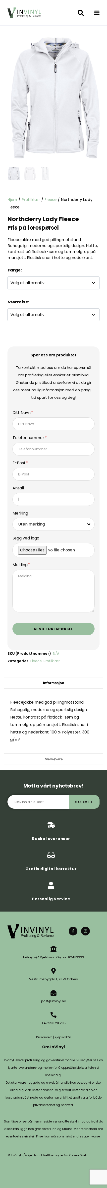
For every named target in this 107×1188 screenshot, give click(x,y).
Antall (18, 488)
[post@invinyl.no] (53, 993)
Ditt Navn (22, 412)
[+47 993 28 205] (53, 1015)
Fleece (50, 199)
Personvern (44, 1037)
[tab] (53, 682)
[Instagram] (85, 931)
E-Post (19, 463)
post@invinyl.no (53, 1001)
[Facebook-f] (73, 931)
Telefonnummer (28, 438)
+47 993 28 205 (53, 1023)
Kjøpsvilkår (63, 1037)
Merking (20, 513)
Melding (20, 565)
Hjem (12, 199)
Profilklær (31, 199)
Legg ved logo (25, 538)
